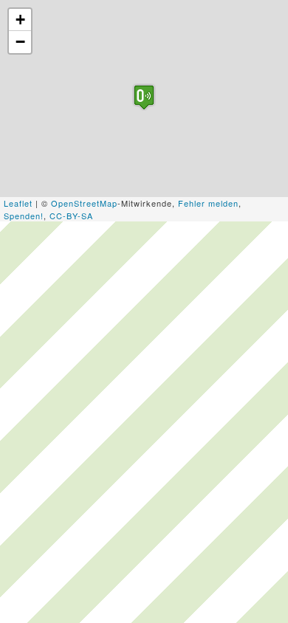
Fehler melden (208, 203)
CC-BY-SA (71, 215)
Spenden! (24, 215)
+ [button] (21, 19)
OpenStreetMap (84, 203)
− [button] (21, 41)
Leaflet (18, 203)
